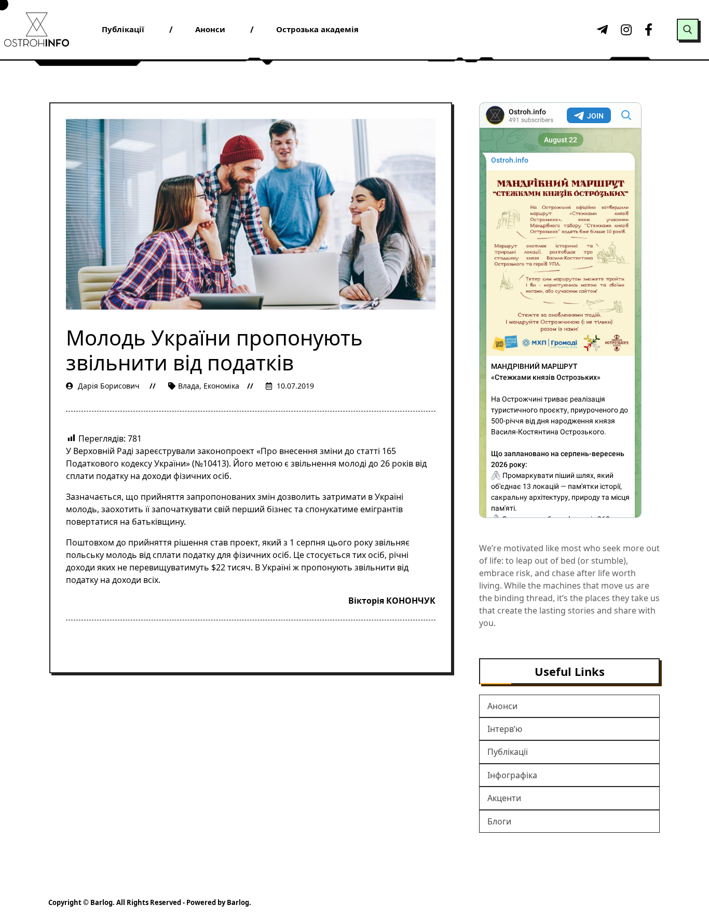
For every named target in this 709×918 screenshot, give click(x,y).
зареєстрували (164, 451)
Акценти (504, 798)
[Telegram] (601, 29)
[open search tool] (688, 30)
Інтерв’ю (504, 729)
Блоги (499, 821)
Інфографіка (512, 775)
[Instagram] (625, 29)
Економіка (221, 386)
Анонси (502, 706)
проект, (246, 542)
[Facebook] (649, 29)
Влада (188, 386)
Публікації (507, 751)
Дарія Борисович (109, 386)
